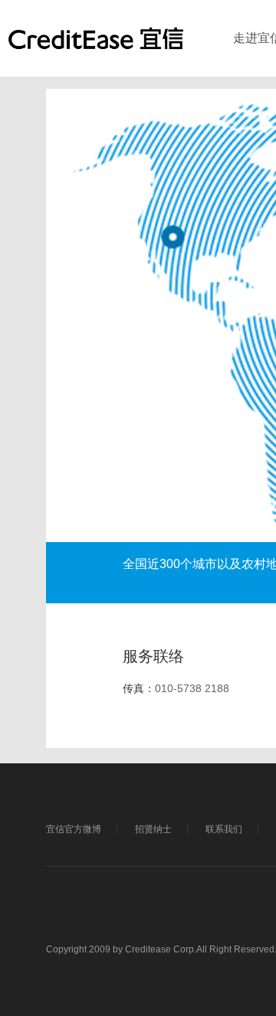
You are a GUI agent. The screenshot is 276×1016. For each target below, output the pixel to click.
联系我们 (223, 829)
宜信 (96, 46)
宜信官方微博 (73, 829)
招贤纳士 (153, 829)
